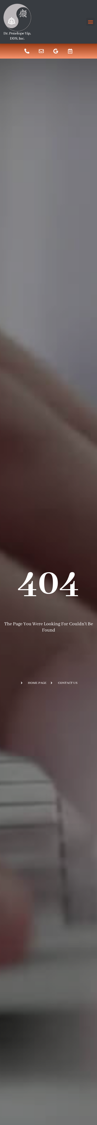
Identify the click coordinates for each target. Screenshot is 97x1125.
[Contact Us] (41, 51)
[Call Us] (27, 51)
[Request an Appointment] (70, 51)
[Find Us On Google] (56, 51)
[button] (90, 22)
